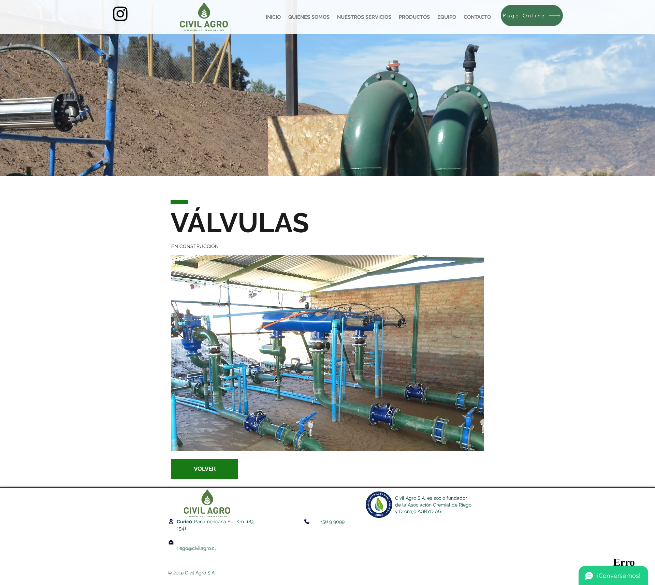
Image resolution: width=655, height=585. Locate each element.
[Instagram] (120, 14)
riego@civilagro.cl (196, 548)
